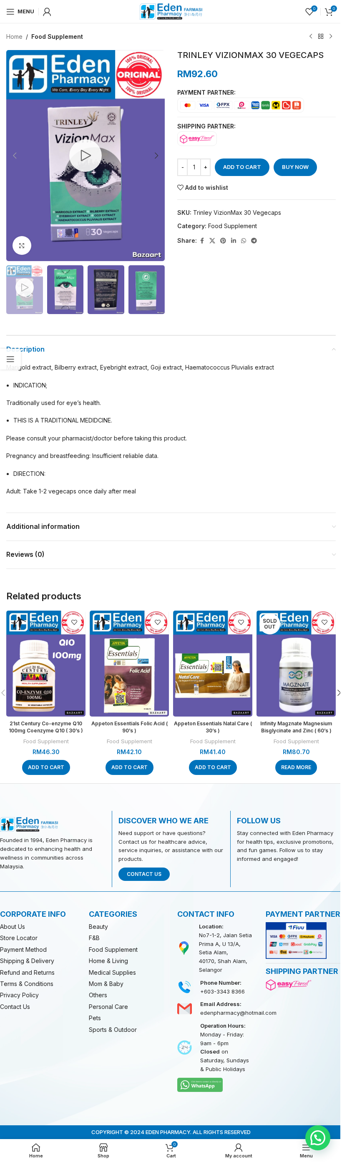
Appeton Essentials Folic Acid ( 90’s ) (129, 727)
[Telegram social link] (254, 240)
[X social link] (212, 240)
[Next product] (331, 37)
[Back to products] (321, 37)
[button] (14, 155)
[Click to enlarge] (22, 245)
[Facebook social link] (202, 240)
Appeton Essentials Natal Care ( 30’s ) (213, 727)
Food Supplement (57, 36)
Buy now (295, 166)
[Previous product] (311, 37)
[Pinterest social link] (223, 240)
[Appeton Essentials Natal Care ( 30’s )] (212, 663)
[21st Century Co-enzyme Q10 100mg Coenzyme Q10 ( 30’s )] (46, 663)
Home (14, 36)
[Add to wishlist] (74, 622)
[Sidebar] (10, 359)
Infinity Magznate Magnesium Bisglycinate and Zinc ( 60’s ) (296, 727)
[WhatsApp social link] (244, 240)
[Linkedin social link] (234, 240)
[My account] (47, 11)
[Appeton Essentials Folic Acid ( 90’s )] (129, 663)
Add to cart (242, 166)
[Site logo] (171, 10)
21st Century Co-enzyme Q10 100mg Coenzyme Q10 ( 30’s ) (46, 727)
